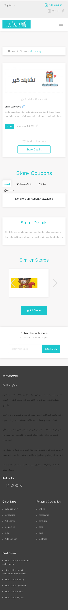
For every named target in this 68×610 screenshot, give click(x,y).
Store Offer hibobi (14, 598)
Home (11, 51)
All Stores (21, 51)
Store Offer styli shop (15, 592)
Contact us (10, 533)
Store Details (34, 149)
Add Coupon (55, 4)
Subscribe (52, 355)
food (41, 533)
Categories (10, 521)
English (8, 5)
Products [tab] (12, 195)
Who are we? (11, 515)
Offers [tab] (51, 185)
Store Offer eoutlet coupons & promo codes (14, 578)
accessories (44, 521)
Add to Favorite (36, 141)
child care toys (36, 51)
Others (42, 515)
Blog (7, 539)
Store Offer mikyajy (14, 586)
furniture (43, 527)
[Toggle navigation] (61, 24)
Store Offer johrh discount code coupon (16, 569)
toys (41, 539)
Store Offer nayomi (14, 604)
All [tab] (9, 185)
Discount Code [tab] (30, 185)
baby (9, 126)
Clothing (43, 545)
